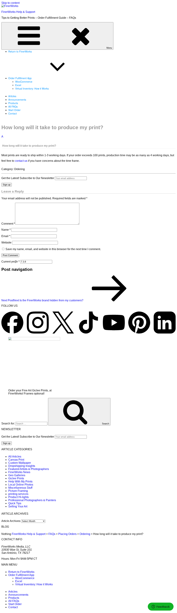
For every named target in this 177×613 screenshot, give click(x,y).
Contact (12, 113)
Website (6, 242)
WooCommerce (23, 81)
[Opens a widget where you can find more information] (161, 607)
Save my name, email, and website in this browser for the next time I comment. (53, 249)
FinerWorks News (19, 472)
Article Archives (10, 520)
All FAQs (13, 106)
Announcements (17, 99)
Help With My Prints (20, 481)
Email (5, 236)
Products (13, 103)
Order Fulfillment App (20, 78)
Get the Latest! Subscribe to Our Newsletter (27, 178)
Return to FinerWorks (20, 51)
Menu (109, 48)
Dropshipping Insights (21, 465)
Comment (8, 223)
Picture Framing (18, 490)
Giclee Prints (16, 478)
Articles (12, 96)
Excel (18, 85)
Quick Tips (14, 503)
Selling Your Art (17, 506)
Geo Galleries (16, 475)
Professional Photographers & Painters (32, 500)
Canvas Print (16, 459)
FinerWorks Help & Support (18, 11)
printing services (18, 493)
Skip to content (10, 2)
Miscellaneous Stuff (20, 487)
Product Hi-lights (18, 497)
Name (6, 229)
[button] (88, 141)
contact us (21, 160)
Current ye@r (10, 261)
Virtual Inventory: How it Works (32, 88)
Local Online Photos (20, 484)
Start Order (14, 110)
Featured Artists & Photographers (28, 469)
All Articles (14, 456)
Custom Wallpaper (19, 462)
